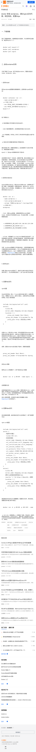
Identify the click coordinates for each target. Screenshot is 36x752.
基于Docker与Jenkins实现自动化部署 (11, 667)
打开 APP (31, 2)
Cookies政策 (15, 742)
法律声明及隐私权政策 (7, 742)
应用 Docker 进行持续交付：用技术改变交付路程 (14, 693)
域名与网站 (9, 522)
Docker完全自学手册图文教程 (9, 673)
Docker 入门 (4, 679)
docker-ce (4, 714)
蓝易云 (2, 585)
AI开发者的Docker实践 (7, 676)
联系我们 (18, 732)
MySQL (9, 530)
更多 (2, 684)
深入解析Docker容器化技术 (8, 663)
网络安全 (9, 527)
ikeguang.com (11, 252)
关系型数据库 (24, 525)
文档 (3, 736)
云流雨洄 (3, 613)
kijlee (2, 547)
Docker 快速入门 (5, 670)
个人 (33, 9)
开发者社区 (6, 736)
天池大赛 (12, 736)
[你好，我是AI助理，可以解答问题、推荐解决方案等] (26, 6)
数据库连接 (20, 530)
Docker (26, 527)
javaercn (3, 557)
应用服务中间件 (15, 525)
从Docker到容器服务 (6, 697)
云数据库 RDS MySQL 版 (20, 522)
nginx (14, 530)
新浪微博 (9, 728)
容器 (8, 525)
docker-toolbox (5, 717)
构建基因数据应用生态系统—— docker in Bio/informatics (16, 700)
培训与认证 (17, 736)
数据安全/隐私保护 (18, 527)
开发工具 (31, 522)
